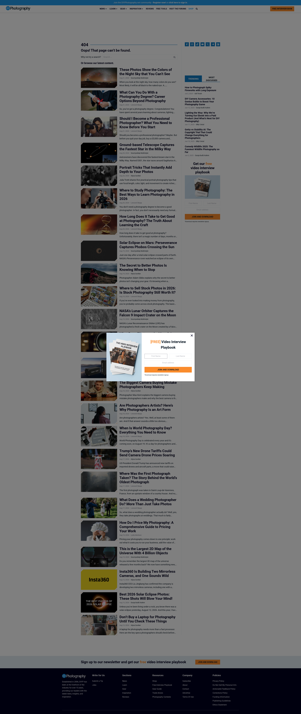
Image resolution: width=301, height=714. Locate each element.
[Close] (192, 335)
